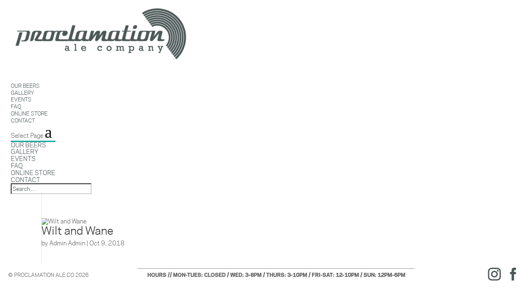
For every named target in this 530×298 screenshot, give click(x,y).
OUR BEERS (28, 145)
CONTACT (23, 120)
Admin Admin (67, 243)
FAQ (17, 165)
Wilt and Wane (77, 230)
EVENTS (23, 158)
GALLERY (25, 151)
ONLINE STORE (33, 172)
